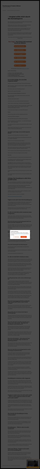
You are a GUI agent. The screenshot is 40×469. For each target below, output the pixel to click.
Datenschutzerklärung (20, 233)
